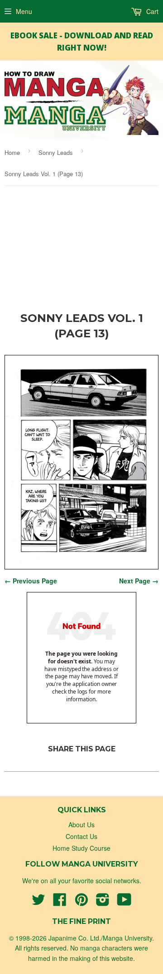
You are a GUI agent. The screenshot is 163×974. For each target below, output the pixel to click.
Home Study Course (81, 848)
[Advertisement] (81, 251)
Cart (151, 11)
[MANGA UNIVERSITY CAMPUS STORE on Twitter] (38, 902)
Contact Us (81, 836)
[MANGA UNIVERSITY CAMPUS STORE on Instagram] (103, 902)
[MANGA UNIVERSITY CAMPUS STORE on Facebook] (60, 902)
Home (12, 152)
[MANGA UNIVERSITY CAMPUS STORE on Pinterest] (81, 902)
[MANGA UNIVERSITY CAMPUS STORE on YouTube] (124, 902)
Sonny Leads (55, 152)
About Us (81, 824)
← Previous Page (31, 580)
